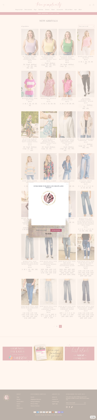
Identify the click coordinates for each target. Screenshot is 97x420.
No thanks (48, 233)
